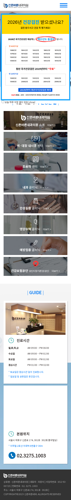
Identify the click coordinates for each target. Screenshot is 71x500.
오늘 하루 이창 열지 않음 (16, 102)
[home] (16, 6)
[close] (31, 102)
